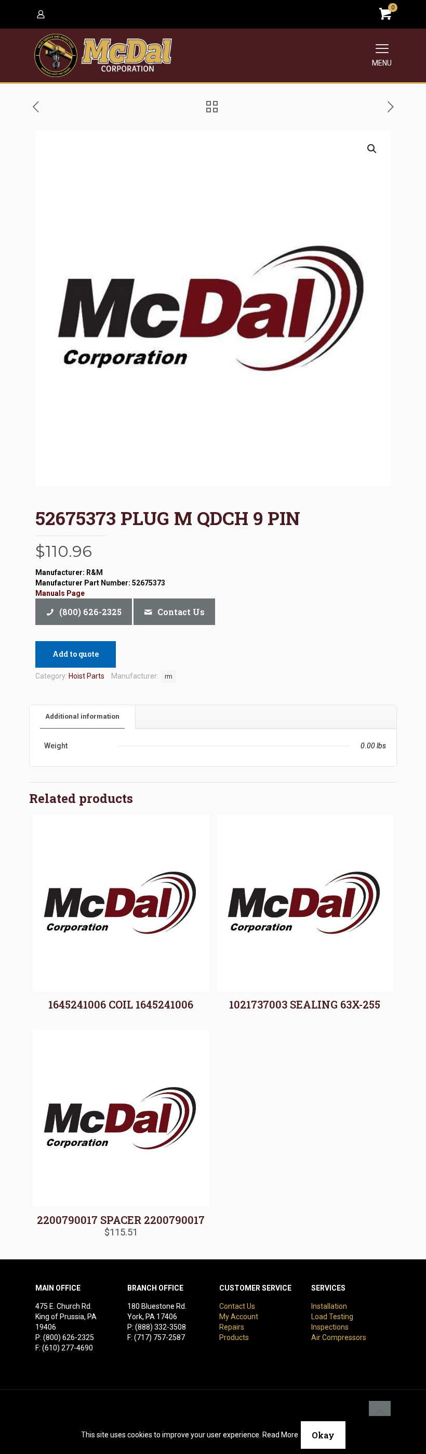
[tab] (83, 717)
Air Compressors (338, 1337)
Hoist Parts (86, 676)
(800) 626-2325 (68, 1337)
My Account (238, 1316)
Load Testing (332, 1316)
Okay (323, 1435)
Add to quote (75, 654)
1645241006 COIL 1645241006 (120, 1004)
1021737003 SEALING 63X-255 (304, 1004)
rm (168, 676)
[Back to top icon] (380, 1412)
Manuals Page (60, 593)
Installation (329, 1306)
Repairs (231, 1327)
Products (234, 1337)
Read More (280, 1435)
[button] (372, 148)
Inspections (330, 1327)
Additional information (82, 716)
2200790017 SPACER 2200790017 (121, 1220)
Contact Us (237, 1306)
